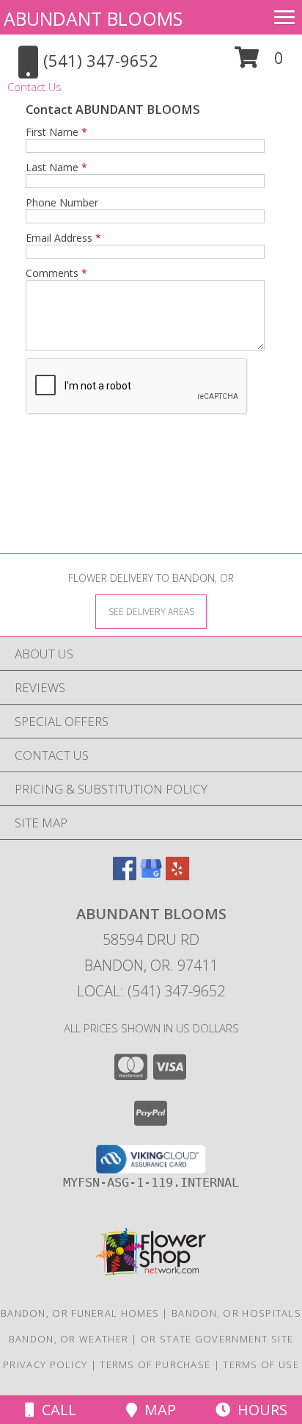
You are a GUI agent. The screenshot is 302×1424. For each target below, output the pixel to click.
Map (156, 1410)
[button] (259, 62)
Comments (56, 273)
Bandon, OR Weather (68, 1338)
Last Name (56, 167)
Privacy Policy (45, 1364)
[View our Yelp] (177, 875)
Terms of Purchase (155, 1364)
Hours (258, 1410)
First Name (56, 132)
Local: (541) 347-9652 (151, 991)
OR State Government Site (217, 1338)
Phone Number (62, 202)
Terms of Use (261, 1364)
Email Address (63, 238)
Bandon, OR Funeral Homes (80, 1313)
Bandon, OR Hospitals (236, 1313)
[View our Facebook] (124, 875)
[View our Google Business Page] (151, 875)
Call (55, 1410)
